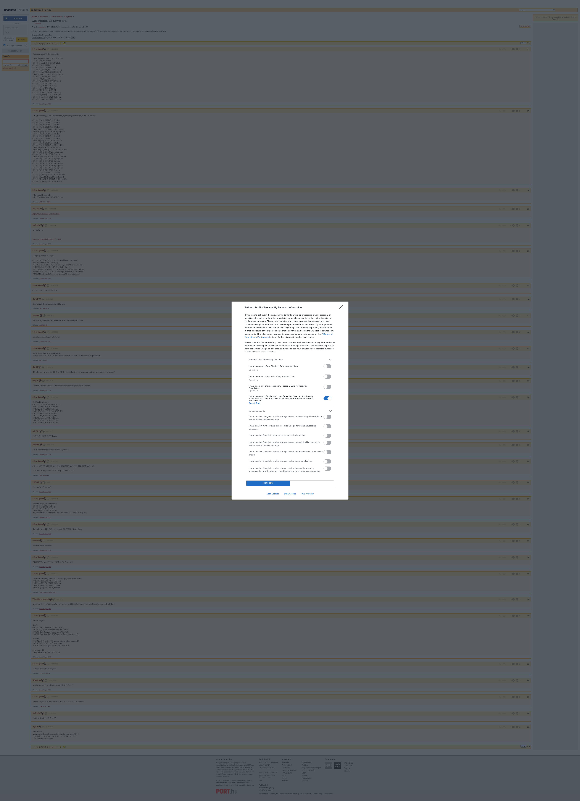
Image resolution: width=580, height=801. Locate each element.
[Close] (342, 308)
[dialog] (290, 400)
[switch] (327, 366)
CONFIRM (268, 483)
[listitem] (290, 359)
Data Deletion (272, 494)
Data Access (290, 494)
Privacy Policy (307, 494)
